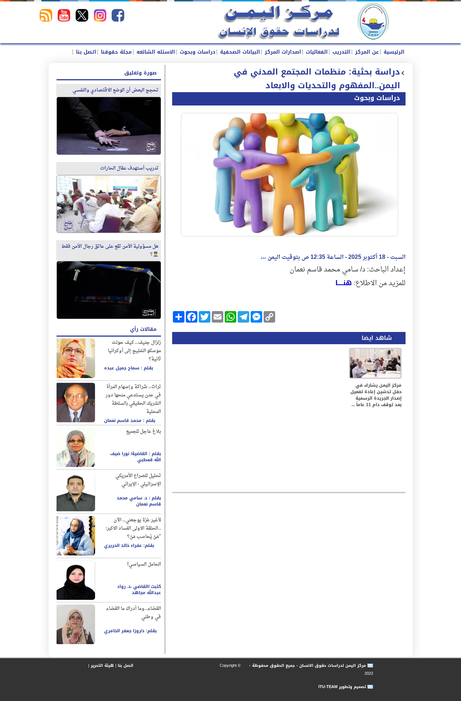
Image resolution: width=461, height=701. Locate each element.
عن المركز (366, 52)
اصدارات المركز (282, 52)
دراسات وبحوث (196, 52)
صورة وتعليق (140, 73)
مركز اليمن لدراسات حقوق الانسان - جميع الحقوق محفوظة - (307, 665)
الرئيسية (393, 52)
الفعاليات (316, 52)
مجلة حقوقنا (115, 52)
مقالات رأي (143, 329)
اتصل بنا (85, 52)
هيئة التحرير (102, 665)
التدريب (340, 52)
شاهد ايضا (377, 337)
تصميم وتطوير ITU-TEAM (342, 687)
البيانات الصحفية (239, 52)
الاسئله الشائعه (155, 52)
